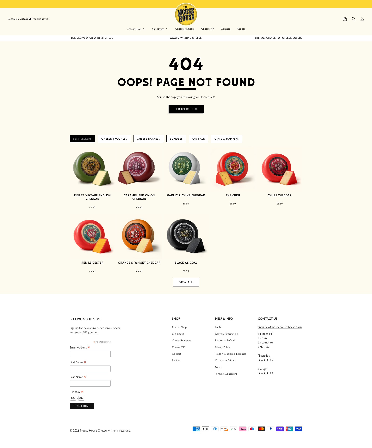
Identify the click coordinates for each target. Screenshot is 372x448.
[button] (344, 19)
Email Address (80, 347)
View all (186, 282)
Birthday (76, 392)
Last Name (78, 377)
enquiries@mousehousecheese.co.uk (280, 327)
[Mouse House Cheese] (186, 14)
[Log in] (362, 19)
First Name (78, 362)
